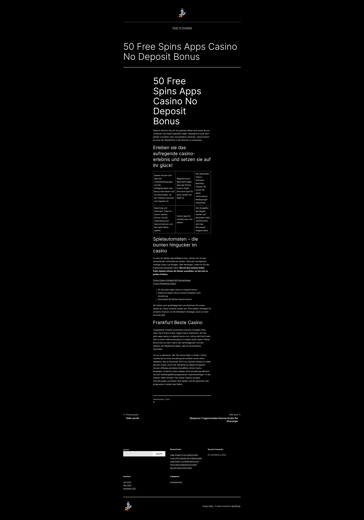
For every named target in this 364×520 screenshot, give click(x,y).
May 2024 (127, 485)
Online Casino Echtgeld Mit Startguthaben (172, 280)
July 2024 (127, 482)
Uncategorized (176, 482)
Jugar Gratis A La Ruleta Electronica (184, 461)
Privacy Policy (208, 506)
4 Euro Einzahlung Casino (164, 283)
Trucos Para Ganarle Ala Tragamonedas (186, 458)
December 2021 (129, 489)
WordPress (236, 506)
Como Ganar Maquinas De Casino (183, 465)
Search (126, 450)
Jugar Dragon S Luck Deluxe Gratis (184, 455)
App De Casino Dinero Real (181, 468)
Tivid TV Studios (182, 28)
